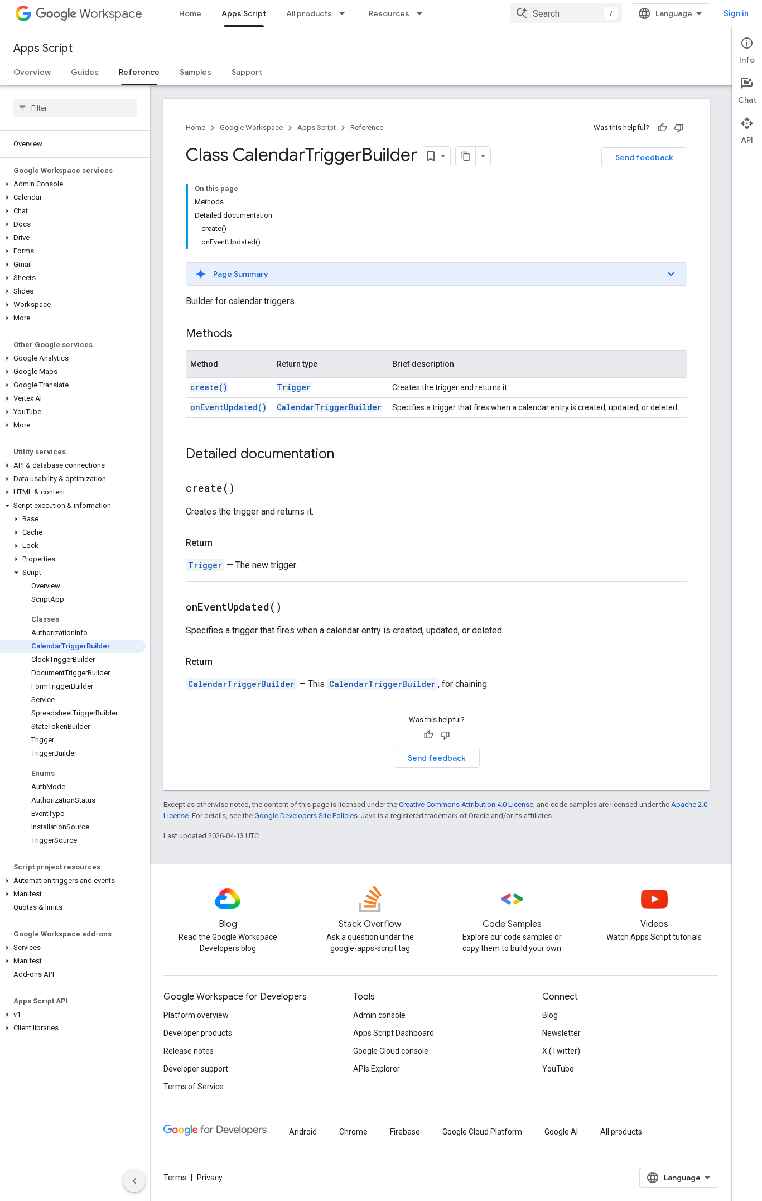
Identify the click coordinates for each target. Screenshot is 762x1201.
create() (209, 387)
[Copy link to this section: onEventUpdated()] (295, 607)
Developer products (197, 1033)
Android (303, 1131)
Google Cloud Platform (482, 1131)
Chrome (353, 1131)
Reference (139, 72)
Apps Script (243, 13)
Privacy (210, 1177)
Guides (85, 72)
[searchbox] (75, 108)
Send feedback (644, 157)
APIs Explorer (376, 1068)
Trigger (294, 387)
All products (309, 13)
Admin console (379, 1015)
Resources (389, 13)
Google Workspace (251, 127)
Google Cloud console (390, 1050)
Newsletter (561, 1033)
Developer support (195, 1068)
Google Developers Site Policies (306, 815)
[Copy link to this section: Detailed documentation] (345, 455)
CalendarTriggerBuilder (329, 407)
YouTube (558, 1068)
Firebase (405, 1131)
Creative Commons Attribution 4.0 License (466, 804)
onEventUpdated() (228, 407)
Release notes (188, 1050)
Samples (195, 72)
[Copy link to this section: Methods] (243, 334)
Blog (550, 1015)
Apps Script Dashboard (393, 1033)
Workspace (110, 13)
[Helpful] (662, 127)
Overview (32, 72)
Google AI (561, 1131)
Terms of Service (193, 1086)
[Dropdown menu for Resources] (422, 13)
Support (247, 72)
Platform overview (196, 1015)
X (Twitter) (561, 1050)
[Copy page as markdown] (466, 156)
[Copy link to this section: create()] (249, 489)
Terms (174, 1177)
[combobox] (566, 13)
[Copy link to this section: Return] (224, 543)
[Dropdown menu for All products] (345, 13)
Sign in (736, 13)
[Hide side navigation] (134, 1181)
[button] (73, 184)
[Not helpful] (679, 127)
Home (190, 13)
